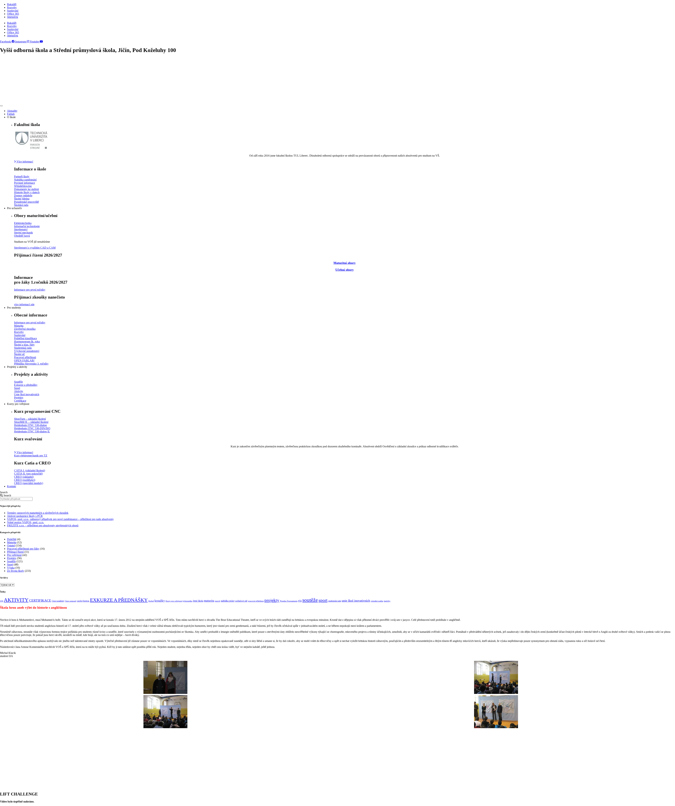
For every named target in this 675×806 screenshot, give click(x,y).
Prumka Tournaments (288, 601)
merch (217, 601)
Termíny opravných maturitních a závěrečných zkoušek (37, 512)
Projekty (11, 558)
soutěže (310, 600)
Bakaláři (11, 4)
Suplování (12, 10)
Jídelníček (12, 16)
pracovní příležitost (256, 601)
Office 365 (13, 13)
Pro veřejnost (14, 554)
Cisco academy (58, 601)
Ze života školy (15, 570)
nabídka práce (227, 601)
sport (323, 600)
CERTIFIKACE (40, 600)
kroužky (160, 600)
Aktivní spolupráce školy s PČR (25, 515)
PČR (300, 601)
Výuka (11, 567)
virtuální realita (377, 601)
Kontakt (11, 486)
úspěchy (387, 601)
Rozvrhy (12, 7)
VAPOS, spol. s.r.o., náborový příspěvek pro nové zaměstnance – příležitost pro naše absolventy (60, 519)
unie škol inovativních (356, 600)
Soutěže (11, 561)
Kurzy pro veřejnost (174, 601)
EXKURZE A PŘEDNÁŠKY (119, 600)
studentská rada (334, 601)
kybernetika (187, 601)
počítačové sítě (241, 601)
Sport (10, 564)
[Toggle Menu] (1, 105)
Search (4, 492)
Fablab (11, 113)
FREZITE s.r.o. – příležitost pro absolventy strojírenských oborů (42, 525)
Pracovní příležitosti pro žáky (23, 548)
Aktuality (12, 110)
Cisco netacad (70, 601)
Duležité (11, 539)
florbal (151, 601)
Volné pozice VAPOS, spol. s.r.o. (25, 522)
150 (1, 601)
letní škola (198, 601)
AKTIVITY (16, 600)
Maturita (11, 542)
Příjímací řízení (15, 551)
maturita (209, 600)
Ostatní (11, 545)
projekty (271, 600)
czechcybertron (83, 601)
